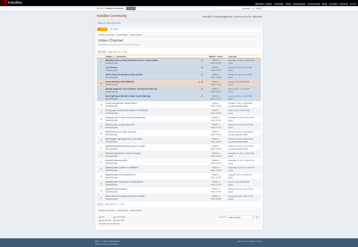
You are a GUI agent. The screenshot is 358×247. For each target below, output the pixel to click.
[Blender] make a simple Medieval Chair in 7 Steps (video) (131, 60)
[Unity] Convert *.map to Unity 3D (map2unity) (125, 117)
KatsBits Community (112, 16)
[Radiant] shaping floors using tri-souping (122, 153)
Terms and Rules (249, 241)
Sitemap (115, 244)
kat (116, 63)
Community (313, 4)
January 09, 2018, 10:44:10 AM (240, 67)
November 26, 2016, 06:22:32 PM (241, 117)
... (121, 52)
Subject (108, 56)
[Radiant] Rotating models (116, 160)
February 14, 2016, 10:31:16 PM (240, 189)
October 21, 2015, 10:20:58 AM (240, 103)
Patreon (343, 4)
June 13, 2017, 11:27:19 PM (238, 89)
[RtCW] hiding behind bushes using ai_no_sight (125, 146)
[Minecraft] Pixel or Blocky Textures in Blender (125, 196)
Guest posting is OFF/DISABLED (119, 81)
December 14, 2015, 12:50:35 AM (241, 153)
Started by (121, 56)
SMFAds (97, 244)
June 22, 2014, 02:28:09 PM (238, 182)
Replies (212, 56)
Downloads (299, 4)
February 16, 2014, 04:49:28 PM (240, 132)
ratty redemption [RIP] (239, 106)
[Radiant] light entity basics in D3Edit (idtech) (124, 182)
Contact (333, 4)
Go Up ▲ (259, 241)
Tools (288, 4)
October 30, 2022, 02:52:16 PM (240, 74)
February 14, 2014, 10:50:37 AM (240, 125)
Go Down (102, 52)
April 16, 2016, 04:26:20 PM (238, 110)
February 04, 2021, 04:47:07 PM (240, 196)
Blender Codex (263, 4)
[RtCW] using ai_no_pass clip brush (119, 124)
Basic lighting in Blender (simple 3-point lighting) (128, 96)
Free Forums (107, 244)
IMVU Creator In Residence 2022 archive (124, 74)
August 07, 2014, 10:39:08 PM (239, 175)
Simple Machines (114, 241)
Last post (232, 56)
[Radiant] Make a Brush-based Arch (120, 174)
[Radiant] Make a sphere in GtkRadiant (121, 167)
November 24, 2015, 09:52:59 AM (241, 60)
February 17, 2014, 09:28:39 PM (240, 139)
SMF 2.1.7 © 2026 (101, 241)
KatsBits (15, 2)
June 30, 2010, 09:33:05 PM (238, 82)
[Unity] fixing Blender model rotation (121, 103)
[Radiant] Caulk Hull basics (116, 189)
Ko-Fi (353, 4)
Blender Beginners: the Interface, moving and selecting (131, 89)
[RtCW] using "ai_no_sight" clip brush (120, 132)
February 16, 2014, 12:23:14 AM (240, 146)
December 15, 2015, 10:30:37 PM (241, 160)
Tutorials (278, 4)
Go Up (100, 204)
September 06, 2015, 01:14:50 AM (241, 167)
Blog (324, 4)
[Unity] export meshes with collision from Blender (126, 110)
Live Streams (111, 67)
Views (220, 56)
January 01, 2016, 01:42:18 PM (240, 96)
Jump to (222, 217)
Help (239, 241)
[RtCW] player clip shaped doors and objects (124, 139)
